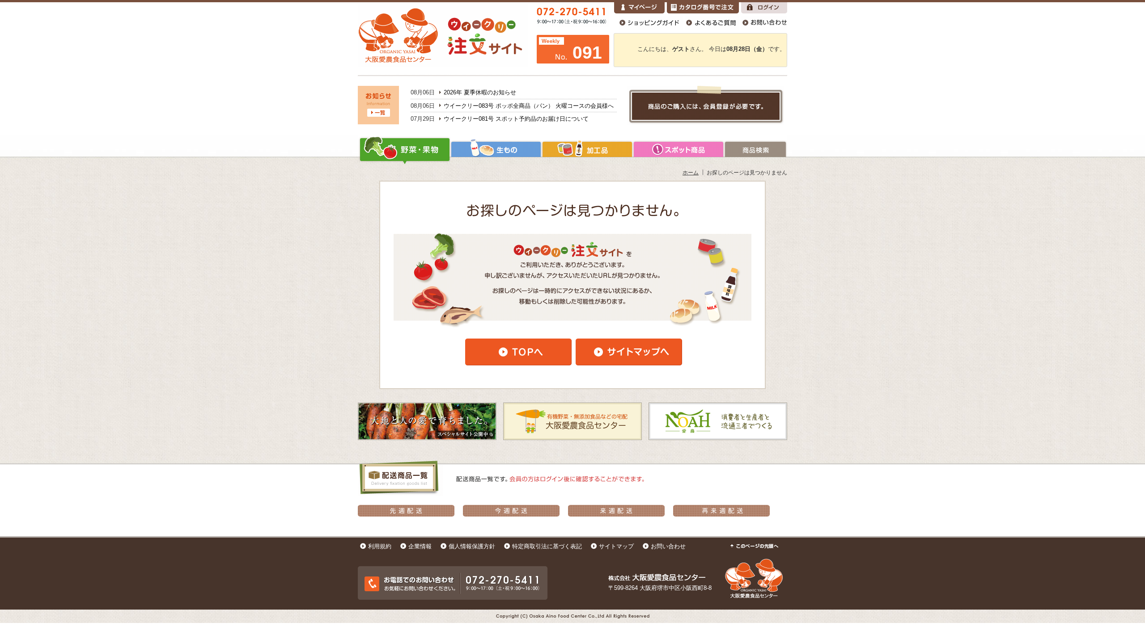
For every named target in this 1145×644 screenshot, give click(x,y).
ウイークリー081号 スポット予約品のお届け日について (516, 118)
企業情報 (420, 546)
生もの (496, 149)
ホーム (691, 172)
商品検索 (755, 149)
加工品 (587, 149)
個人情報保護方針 (472, 546)
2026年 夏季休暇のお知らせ (480, 92)
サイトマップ (616, 546)
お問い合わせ (668, 546)
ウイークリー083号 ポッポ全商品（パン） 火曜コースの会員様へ (529, 105)
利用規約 (379, 546)
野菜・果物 (404, 149)
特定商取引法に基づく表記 (547, 546)
